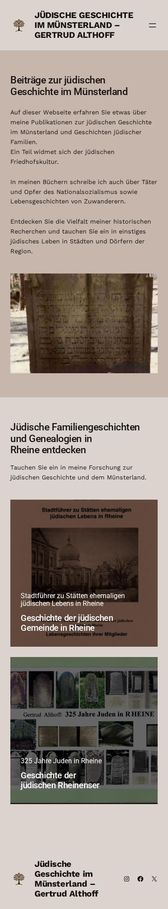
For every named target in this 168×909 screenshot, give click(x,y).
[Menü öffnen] (152, 25)
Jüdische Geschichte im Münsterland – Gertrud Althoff (83, 25)
